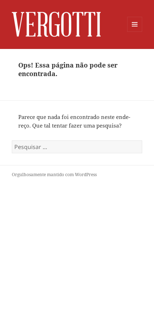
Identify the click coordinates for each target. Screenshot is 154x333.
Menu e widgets (134, 31)
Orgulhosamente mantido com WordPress (54, 175)
